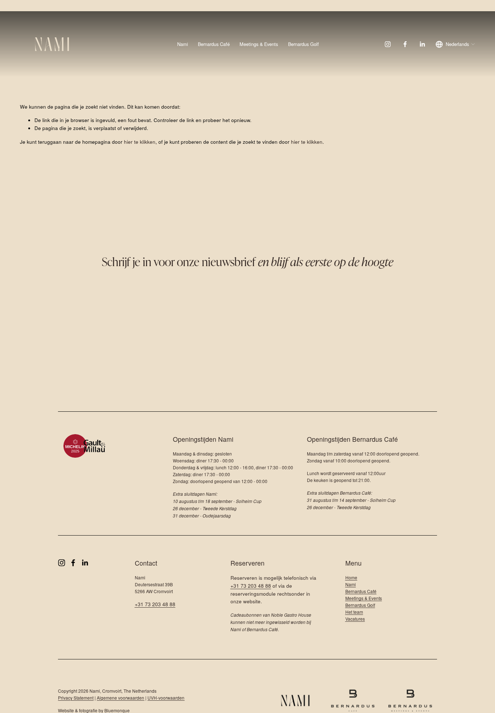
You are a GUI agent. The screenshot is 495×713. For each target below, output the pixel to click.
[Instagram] (387, 44)
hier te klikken (139, 141)
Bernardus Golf (303, 44)
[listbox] (455, 44)
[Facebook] (405, 44)
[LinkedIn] (422, 44)
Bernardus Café (214, 44)
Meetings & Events (259, 44)
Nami (182, 44)
